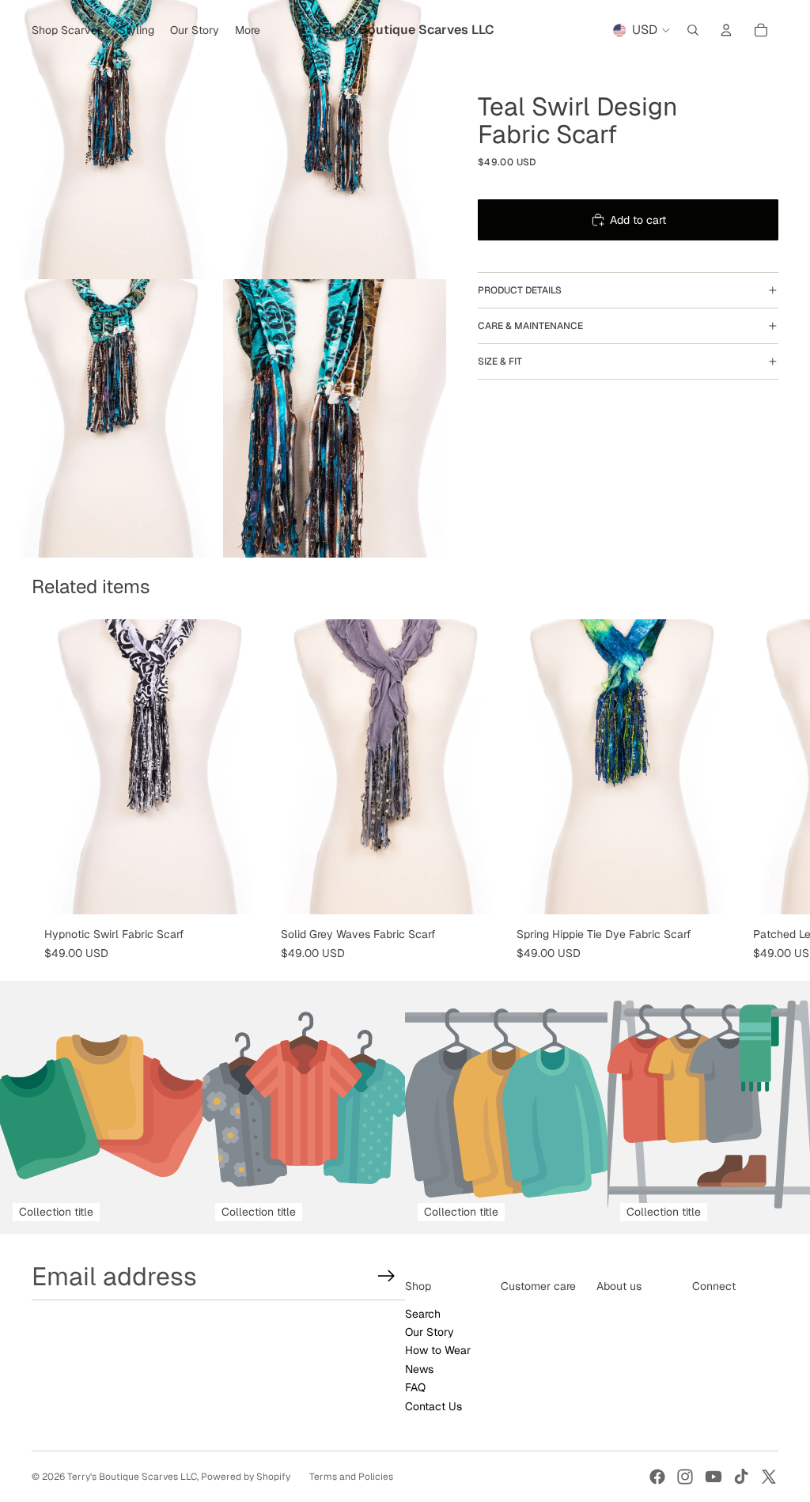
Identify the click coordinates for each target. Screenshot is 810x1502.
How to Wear (438, 1350)
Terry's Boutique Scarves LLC (132, 1476)
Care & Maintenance (530, 326)
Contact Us (433, 1406)
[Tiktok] (741, 1476)
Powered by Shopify (245, 1476)
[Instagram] (685, 1476)
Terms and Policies (351, 1476)
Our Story (429, 1332)
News (419, 1369)
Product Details (520, 290)
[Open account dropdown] (726, 30)
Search (423, 1314)
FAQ (415, 1387)
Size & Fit (500, 361)
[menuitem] (247, 30)
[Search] (693, 30)
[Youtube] (713, 1476)
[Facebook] (657, 1476)
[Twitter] (768, 1476)
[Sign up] (386, 1276)
